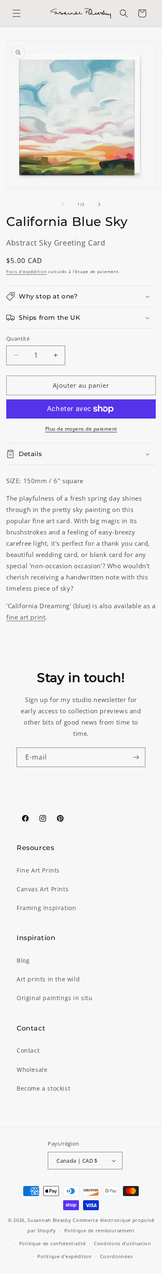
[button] (16, 13)
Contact (28, 1050)
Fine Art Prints (38, 870)
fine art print (25, 617)
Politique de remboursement (99, 1230)
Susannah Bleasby (49, 1220)
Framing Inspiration (46, 908)
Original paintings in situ (55, 998)
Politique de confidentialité (52, 1243)
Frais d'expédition (26, 271)
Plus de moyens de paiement (81, 428)
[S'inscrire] (136, 757)
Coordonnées (116, 1256)
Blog (23, 960)
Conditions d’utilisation (122, 1243)
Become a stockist (43, 1088)
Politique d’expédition (64, 1256)
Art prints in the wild (48, 979)
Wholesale (32, 1069)
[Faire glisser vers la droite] (99, 204)
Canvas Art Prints (43, 889)
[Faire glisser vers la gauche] (63, 204)
